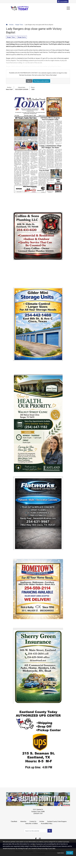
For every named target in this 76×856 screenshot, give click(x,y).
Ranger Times (11, 37)
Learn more (60, 853)
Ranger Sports (22, 37)
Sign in (29, 81)
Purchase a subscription (41, 81)
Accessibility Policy (46, 823)
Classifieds (14, 821)
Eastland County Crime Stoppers (57, 821)
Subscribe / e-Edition (31, 823)
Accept (69, 853)
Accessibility (64, 1)
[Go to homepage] (20, 8)
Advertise (23, 821)
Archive (41, 821)
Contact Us (32, 821)
